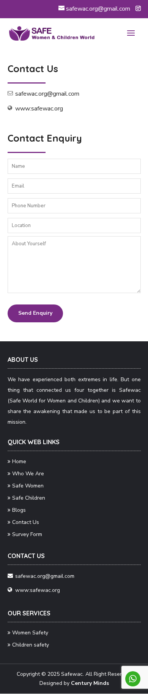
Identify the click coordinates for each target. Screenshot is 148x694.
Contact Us (25, 522)
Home (19, 461)
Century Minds (90, 683)
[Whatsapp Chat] (132, 678)
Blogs (19, 510)
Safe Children (28, 498)
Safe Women (28, 485)
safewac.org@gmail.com (47, 94)
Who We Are (28, 473)
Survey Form (27, 534)
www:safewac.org (39, 108)
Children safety (30, 644)
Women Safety (30, 632)
